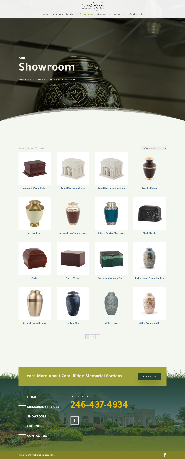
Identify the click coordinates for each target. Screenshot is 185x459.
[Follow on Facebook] (75, 420)
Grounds (102, 15)
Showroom (87, 15)
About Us (120, 15)
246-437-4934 (99, 406)
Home (45, 15)
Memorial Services (64, 15)
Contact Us (136, 15)
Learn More (149, 377)
